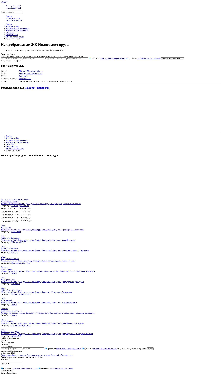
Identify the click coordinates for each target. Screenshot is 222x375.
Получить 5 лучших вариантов (172, 58)
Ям (60, 204)
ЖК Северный (6, 300)
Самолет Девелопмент (20, 206)
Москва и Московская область (31, 71)
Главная (9, 16)
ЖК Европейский (8, 280)
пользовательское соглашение (148, 58)
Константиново (25, 79)
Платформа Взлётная (84, 334)
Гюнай (14, 273)
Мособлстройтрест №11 (20, 263)
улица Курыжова (68, 240)
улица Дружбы (68, 282)
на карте (30, 87)
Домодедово (56, 230)
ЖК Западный (6, 269)
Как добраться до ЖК (14, 20)
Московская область (9, 230)
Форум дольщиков (13, 18)
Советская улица (68, 261)
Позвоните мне (7, 371)
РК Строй (15, 242)
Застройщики (13, 8)
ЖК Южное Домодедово (10, 238)
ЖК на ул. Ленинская (9, 248)
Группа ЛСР (16, 336)
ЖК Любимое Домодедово (11, 290)
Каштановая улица (77, 271)
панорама (43, 87)
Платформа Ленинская (72, 204)
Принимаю (108, 58)
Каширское (23, 76)
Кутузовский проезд (70, 250)
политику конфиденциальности (112, 58)
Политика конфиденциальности (13, 355)
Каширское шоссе (77, 313)
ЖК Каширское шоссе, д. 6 (11, 311)
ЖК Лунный (6, 227)
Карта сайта (55, 355)
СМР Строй (16, 232)
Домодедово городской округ (30, 74)
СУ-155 (23, 242)
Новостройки (13, 6)
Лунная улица (67, 230)
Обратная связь (67, 355)
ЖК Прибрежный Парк (10, 202)
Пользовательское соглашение (39, 355)
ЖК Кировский (7, 321)
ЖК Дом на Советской (10, 259)
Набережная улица (69, 302)
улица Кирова (67, 323)
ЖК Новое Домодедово (10, 332)
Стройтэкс (15, 284)
